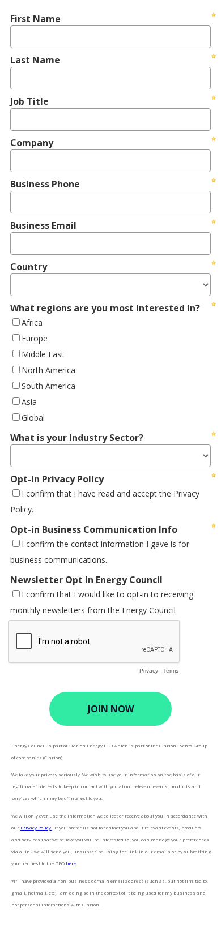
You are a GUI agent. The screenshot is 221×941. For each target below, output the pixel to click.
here (71, 863)
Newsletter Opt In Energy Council (86, 580)
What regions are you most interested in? (105, 308)
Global (33, 417)
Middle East (43, 354)
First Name (35, 18)
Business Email (43, 225)
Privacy (148, 671)
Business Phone (45, 184)
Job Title (29, 101)
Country (28, 266)
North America (48, 370)
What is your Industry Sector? (76, 437)
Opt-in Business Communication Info (93, 529)
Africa (32, 322)
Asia (29, 401)
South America (48, 385)
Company (31, 142)
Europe (35, 338)
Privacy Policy (35, 827)
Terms (170, 671)
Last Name (35, 60)
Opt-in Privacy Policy (57, 479)
